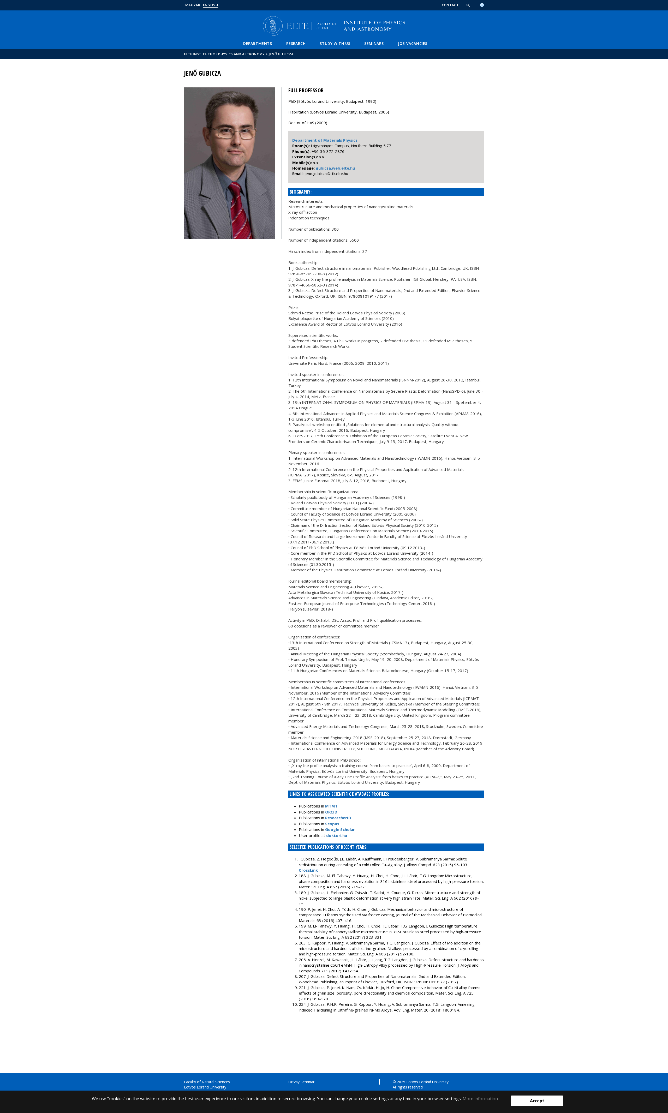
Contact (450, 5)
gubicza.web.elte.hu (335, 168)
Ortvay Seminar (301, 1081)
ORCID (331, 812)
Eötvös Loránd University (205, 1087)
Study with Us (335, 43)
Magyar (192, 5)
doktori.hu (336, 835)
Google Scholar (340, 829)
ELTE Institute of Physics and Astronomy (224, 54)
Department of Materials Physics (324, 140)
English (210, 5)
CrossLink (308, 870)
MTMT (331, 806)
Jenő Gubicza (281, 54)
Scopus (332, 823)
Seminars (374, 43)
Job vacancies (412, 43)
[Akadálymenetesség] (482, 4)
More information (480, 1099)
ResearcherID (338, 817)
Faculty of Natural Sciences (207, 1081)
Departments (257, 43)
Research (296, 43)
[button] (469, 5)
